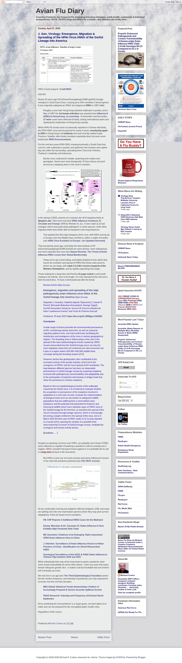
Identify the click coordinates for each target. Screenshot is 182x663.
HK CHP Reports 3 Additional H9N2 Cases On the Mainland (73, 520)
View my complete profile (129, 592)
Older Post (103, 637)
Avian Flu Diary (60, 10)
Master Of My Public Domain (131, 527)
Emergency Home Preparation (126, 451)
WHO (129, 309)
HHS (136, 303)
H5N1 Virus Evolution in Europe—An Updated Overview (75, 241)
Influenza (122, 305)
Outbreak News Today (128, 257)
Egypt (120, 300)
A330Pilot (120, 657)
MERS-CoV (137, 305)
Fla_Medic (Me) (125, 508)
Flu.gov (121, 495)
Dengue (135, 298)
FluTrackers (123, 253)
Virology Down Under (130, 227)
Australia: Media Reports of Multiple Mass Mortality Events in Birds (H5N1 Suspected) (130, 331)
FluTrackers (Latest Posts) (130, 126)
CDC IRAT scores (90, 461)
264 (56, 422)
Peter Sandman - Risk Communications (127, 471)
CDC (120, 296)
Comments (126, 387)
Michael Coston (128, 575)
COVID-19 (134, 296)
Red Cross (122, 504)
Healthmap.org (124, 466)
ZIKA (134, 309)
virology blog (127, 196)
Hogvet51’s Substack (130, 215)
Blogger (141, 657)
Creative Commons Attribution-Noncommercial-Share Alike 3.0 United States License (131, 547)
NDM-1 (129, 305)
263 (81, 354)
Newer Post (44, 637)
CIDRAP (126, 296)
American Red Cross (127, 608)
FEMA (120, 437)
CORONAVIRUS (125, 298)
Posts (124, 383)
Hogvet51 (122, 131)
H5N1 (139, 300)
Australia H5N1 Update (128, 324)
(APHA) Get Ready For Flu (129, 612)
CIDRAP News (124, 122)
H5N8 (120, 303)
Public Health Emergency (129, 446)
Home (74, 637)
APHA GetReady (125, 486)
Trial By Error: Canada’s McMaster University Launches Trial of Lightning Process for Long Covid (130, 202)
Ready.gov (123, 441)
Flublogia (132, 300)
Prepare (121, 307)
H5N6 (125, 303)
